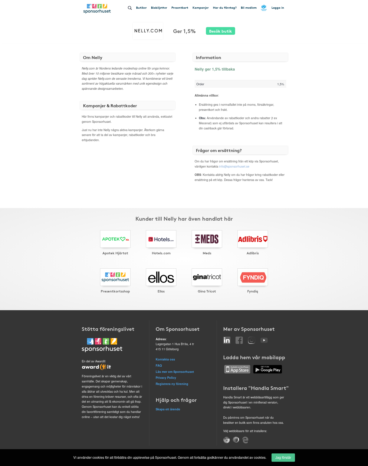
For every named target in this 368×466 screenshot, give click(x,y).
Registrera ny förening (172, 384)
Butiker (141, 7)
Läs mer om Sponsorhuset (175, 371)
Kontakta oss (165, 359)
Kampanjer (201, 7)
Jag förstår (283, 457)
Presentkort (179, 7)
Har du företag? (225, 7)
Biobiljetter (159, 7)
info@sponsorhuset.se (234, 166)
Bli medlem (249, 7)
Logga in (278, 7)
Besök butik (220, 31)
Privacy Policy (166, 377)
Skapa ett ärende (168, 409)
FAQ (159, 365)
